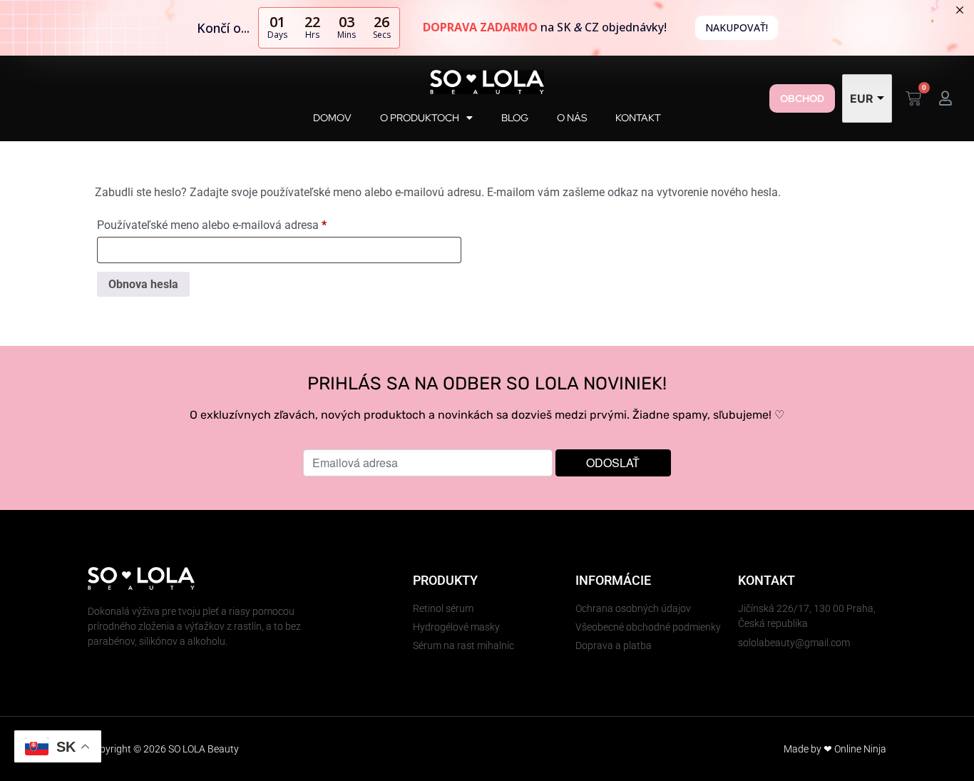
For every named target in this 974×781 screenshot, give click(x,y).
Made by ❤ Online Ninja (835, 749)
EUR (861, 98)
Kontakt (638, 117)
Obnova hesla (143, 284)
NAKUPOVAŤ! (736, 27)
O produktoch (419, 117)
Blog (514, 117)
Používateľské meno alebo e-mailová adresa (231, 223)
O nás (572, 117)
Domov (332, 117)
